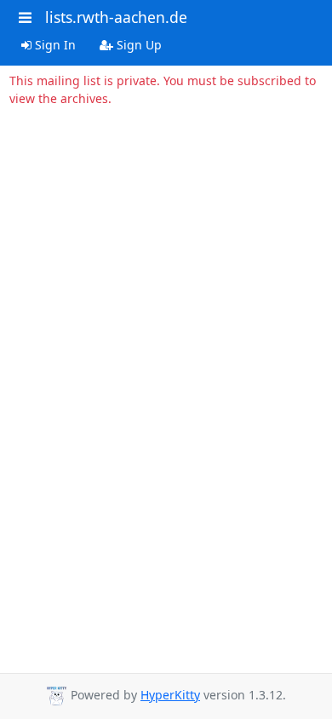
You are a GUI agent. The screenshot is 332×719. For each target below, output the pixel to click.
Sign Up (137, 45)
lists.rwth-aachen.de (116, 17)
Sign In (53, 45)
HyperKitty (170, 695)
